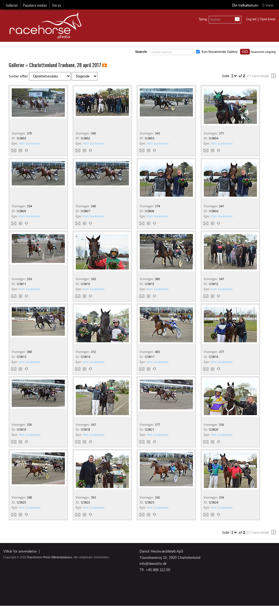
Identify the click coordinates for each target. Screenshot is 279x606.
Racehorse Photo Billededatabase (49, 557)
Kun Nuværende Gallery (220, 52)
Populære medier (35, 5)
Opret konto (267, 19)
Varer (268, 5)
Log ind (251, 19)
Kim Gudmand (29, 143)
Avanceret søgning (263, 51)
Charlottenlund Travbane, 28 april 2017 (65, 64)
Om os (56, 5)
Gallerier (12, 5)
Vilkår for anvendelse (20, 551)
